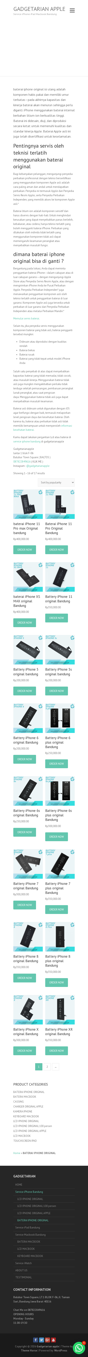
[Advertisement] (44, 48)
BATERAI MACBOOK (24, 1096)
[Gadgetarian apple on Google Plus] (47, 1340)
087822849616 (21, 461)
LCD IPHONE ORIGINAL (26, 1121)
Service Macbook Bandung (30, 1234)
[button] (79, 1348)
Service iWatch (23, 1263)
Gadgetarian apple (39, 9)
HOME (18, 1184)
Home (16, 1153)
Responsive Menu (72, 10)
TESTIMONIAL (23, 1277)
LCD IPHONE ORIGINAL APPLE (29, 1131)
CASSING (18, 1101)
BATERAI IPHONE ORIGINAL (28, 1092)
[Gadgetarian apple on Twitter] (41, 1340)
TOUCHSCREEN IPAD (25, 1141)
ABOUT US (21, 1270)
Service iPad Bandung (27, 1227)
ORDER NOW (24, 549)
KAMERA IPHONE (22, 1111)
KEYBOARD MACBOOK (26, 1116)
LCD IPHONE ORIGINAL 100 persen (32, 1126)
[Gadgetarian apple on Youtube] (53, 1340)
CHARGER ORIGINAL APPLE (28, 1106)
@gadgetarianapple (38, 466)
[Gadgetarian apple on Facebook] (35, 1340)
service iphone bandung (27, 441)
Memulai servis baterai (26, 318)
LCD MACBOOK (22, 1136)
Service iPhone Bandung (29, 1192)
